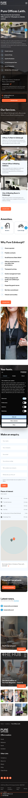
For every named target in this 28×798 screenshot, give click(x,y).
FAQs (2, 767)
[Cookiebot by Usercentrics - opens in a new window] (20, 372)
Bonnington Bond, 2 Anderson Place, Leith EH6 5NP (11, 82)
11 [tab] (16, 36)
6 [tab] (10, 36)
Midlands (3, 742)
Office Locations (6, 735)
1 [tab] (3, 36)
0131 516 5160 (5, 795)
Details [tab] (14, 375)
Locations (7, 723)
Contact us (3, 758)
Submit (4, 485)
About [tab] (22, 375)
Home (2, 723)
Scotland (3, 749)
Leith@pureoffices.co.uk (7, 793)
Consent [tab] (5, 375)
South (2, 739)
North (2, 745)
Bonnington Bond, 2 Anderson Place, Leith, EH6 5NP (13, 565)
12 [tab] (18, 36)
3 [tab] (5, 36)
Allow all (14, 417)
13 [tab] (19, 36)
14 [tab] (20, 36)
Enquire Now (14, 100)
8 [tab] (12, 36)
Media (2, 764)
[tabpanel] (14, 30)
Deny (14, 424)
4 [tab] (7, 36)
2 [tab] (4, 36)
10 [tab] (15, 36)
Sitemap (25, 788)
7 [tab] (11, 36)
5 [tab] (8, 36)
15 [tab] (22, 36)
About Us (3, 761)
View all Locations (9, 587)
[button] (14, 539)
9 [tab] (14, 36)
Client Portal (4, 770)
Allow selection (14, 420)
